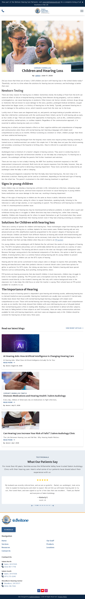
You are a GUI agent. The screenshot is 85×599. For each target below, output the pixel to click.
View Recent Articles (73, 328)
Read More (8, 362)
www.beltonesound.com (51, 2)
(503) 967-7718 (10, 567)
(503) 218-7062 (10, 586)
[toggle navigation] (82, 11)
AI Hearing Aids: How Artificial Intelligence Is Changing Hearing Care (38, 356)
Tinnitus (24, 393)
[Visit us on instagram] (46, 590)
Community (38, 68)
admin (37, 75)
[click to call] (3, 11)
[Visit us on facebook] (38, 590)
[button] (32, 506)
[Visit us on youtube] (42, 590)
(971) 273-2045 (10, 576)
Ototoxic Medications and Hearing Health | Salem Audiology (34, 395)
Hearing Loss (46, 68)
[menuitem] (20, 540)
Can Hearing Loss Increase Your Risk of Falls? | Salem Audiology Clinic (39, 433)
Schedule (8, 530)
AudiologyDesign (34, 597)
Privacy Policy (62, 597)
